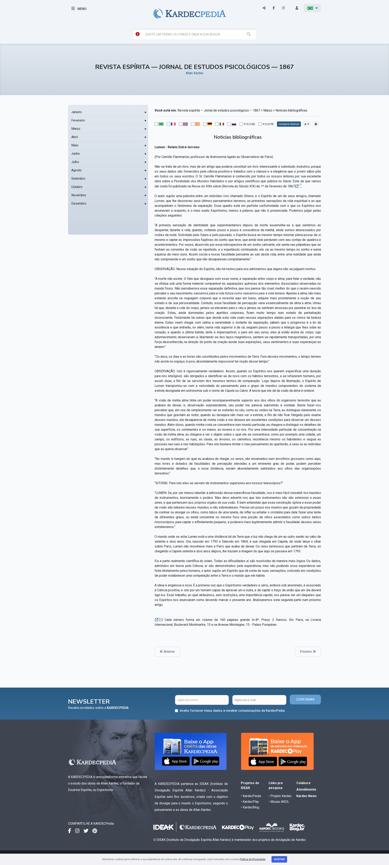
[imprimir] (316, 124)
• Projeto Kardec (280, 796)
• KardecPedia (251, 796)
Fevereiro (78, 120)
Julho (75, 162)
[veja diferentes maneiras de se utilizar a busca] (138, 34)
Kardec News (306, 796)
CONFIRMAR (305, 699)
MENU (82, 9)
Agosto (76, 170)
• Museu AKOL (279, 802)
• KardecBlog (250, 807)
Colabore (303, 783)
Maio (74, 145)
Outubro (76, 187)
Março (75, 129)
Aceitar (279, 859)
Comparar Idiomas (289, 124)
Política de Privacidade (252, 859)
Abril (74, 137)
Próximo (306, 652)
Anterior (169, 652)
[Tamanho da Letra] (306, 124)
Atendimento (306, 789)
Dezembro (78, 203)
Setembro (78, 178)
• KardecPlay (250, 802)
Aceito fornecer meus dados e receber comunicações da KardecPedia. (232, 711)
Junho (75, 154)
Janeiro (76, 112)
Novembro (78, 195)
